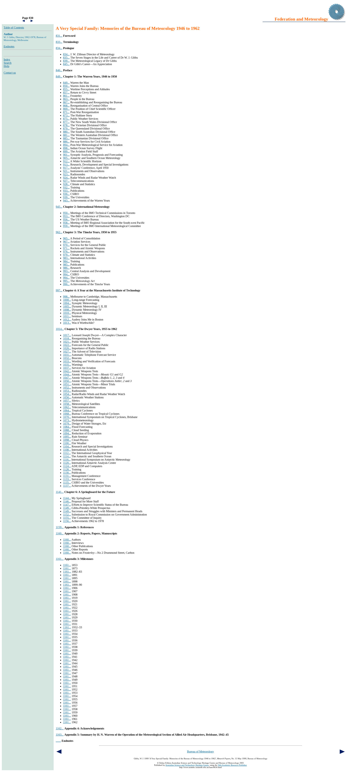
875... (66, 118)
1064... (67, 410)
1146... (67, 501)
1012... (67, 319)
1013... (67, 322)
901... (66, 154)
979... (66, 254)
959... (66, 226)
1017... (67, 335)
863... (66, 99)
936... (66, 194)
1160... (60, 533)
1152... (67, 514)
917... (66, 167)
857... (66, 92)
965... (66, 238)
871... (66, 112)
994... (66, 274)
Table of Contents (14, 27)
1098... (67, 439)
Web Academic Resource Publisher (232, 765)
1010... (67, 313)
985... (66, 264)
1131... (67, 475)
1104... (67, 446)
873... (66, 115)
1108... (67, 449)
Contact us (10, 72)
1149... (67, 508)
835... (66, 57)
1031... (67, 354)
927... (66, 180)
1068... (67, 413)
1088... (67, 430)
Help (6, 66)
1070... (67, 417)
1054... (67, 394)
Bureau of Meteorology (200, 751)
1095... (67, 436)
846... (59, 70)
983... (66, 258)
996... (66, 284)
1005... (67, 306)
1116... (67, 459)
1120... (67, 462)
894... (66, 144)
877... (66, 122)
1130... (67, 472)
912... (66, 161)
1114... (67, 456)
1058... (67, 403)
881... (66, 135)
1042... (67, 371)
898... (66, 148)
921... (66, 171)
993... (66, 271)
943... (66, 200)
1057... (67, 400)
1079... (67, 423)
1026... (67, 348)
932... (66, 187)
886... (66, 141)
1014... (60, 329)
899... (66, 151)
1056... (67, 397)
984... (66, 261)
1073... (67, 420)
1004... (67, 303)
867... (66, 102)
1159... (60, 527)
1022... (67, 345)
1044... (67, 374)
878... (66, 125)
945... (59, 206)
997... (59, 290)
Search (7, 62)
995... (66, 280)
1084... (67, 426)
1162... (60, 728)
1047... (67, 377)
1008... (67, 309)
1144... (67, 498)
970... (66, 244)
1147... (67, 504)
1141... (60, 492)
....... (58, 740)
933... (66, 190)
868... (66, 105)
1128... (67, 469)
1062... (67, 407)
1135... (67, 482)
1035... (67, 364)
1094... (67, 433)
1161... (60, 558)
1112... (67, 453)
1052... (67, 387)
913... (66, 164)
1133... (67, 479)
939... (66, 197)
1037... (67, 367)
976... (66, 251)
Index (7, 59)
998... (66, 296)
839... (66, 60)
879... (66, 128)
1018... (67, 338)
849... (59, 76)
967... (66, 241)
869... (66, 108)
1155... (67, 517)
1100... (67, 443)
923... (66, 174)
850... (66, 85)
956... (66, 219)
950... (66, 212)
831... (59, 35)
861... (66, 95)
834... (59, 48)
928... (66, 184)
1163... (60, 734)
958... (66, 222)
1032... (67, 358)
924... (66, 177)
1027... (67, 351)
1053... (67, 390)
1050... (67, 381)
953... (66, 216)
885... (66, 138)
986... (66, 267)
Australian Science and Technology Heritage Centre (187, 765)
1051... (67, 384)
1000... (67, 299)
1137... (67, 485)
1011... (67, 316)
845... (66, 64)
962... (59, 232)
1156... (67, 521)
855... (66, 89)
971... (66, 248)
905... (66, 158)
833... (59, 41)
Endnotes (9, 46)
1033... (67, 361)
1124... (67, 466)
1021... (67, 341)
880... (66, 131)
